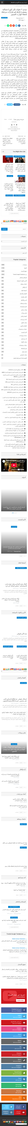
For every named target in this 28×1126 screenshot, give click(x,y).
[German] (12, 221)
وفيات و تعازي (24, 309)
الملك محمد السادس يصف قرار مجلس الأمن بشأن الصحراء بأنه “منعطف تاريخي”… (10, 600)
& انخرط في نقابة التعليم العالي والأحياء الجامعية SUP (12, 389)
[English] (17, 221)
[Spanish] (4, 221)
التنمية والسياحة (23, 306)
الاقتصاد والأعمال (23, 293)
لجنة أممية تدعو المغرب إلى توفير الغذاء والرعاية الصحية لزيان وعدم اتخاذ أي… (14, 547)
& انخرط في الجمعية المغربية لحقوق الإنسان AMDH (13, 372)
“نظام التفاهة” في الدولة (20, 890)
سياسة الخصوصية (20, 414)
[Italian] (9, 221)
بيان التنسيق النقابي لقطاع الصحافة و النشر (14, 404)
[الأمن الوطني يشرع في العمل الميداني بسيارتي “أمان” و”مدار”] (7, 650)
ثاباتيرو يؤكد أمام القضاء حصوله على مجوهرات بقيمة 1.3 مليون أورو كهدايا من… (14, 508)
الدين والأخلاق (24, 300)
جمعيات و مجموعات (22, 329)
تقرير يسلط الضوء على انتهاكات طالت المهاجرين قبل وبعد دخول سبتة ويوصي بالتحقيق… (14, 749)
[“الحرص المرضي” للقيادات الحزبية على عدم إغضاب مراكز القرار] (23, 782)
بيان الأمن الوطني (22, 634)
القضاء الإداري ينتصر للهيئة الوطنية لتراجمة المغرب (13, 397)
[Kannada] (7, 221)
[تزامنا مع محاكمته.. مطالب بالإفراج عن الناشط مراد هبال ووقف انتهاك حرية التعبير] (8, 178)
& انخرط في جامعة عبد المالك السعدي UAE (14, 382)
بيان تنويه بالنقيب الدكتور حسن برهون (16, 407)
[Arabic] (25, 221)
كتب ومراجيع (24, 338)
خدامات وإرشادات (23, 335)
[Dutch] (20, 221)
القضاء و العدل (24, 316)
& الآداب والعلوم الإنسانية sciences (16, 369)
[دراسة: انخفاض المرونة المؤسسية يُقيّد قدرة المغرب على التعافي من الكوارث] (4, 807)
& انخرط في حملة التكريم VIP (17, 384)
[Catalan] (23, 221)
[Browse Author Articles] (14, 114)
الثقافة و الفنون (23, 326)
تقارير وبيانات (24, 313)
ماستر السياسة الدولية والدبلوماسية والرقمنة (14, 433)
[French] (15, 221)
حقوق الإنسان (10, 176)
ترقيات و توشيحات (23, 345)
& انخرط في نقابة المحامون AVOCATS (15, 392)
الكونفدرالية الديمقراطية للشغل (20, 358)
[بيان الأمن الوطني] (14, 624)
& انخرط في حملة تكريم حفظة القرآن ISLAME (14, 387)
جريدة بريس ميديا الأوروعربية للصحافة (19, 2)
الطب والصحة (24, 297)
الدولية (25, 268)
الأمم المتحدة (24, 332)
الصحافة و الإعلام (4, 17)
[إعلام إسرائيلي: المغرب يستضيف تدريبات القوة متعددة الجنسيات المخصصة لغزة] (21, 650)
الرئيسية (22, 394)
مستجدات (25, 264)
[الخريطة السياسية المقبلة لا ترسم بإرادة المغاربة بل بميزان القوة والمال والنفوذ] (23, 776)
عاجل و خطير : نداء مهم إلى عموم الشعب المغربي (13, 421)
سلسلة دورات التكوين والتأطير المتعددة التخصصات (13, 412)
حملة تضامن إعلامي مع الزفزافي (17, 409)
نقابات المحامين (23, 355)
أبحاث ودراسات (23, 319)
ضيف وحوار (24, 351)
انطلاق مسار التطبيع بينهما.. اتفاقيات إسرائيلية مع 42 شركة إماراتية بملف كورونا (8, 142)
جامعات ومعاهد (24, 284)
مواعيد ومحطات (23, 303)
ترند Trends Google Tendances (19, 156)
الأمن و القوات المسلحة (22, 280)
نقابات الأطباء (24, 342)
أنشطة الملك (24, 290)
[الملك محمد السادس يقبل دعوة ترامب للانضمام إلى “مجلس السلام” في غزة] (14, 574)
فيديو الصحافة (24, 348)
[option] (14, 496)
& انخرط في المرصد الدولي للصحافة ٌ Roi (15, 379)
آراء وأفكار (24, 287)
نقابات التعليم (24, 322)
